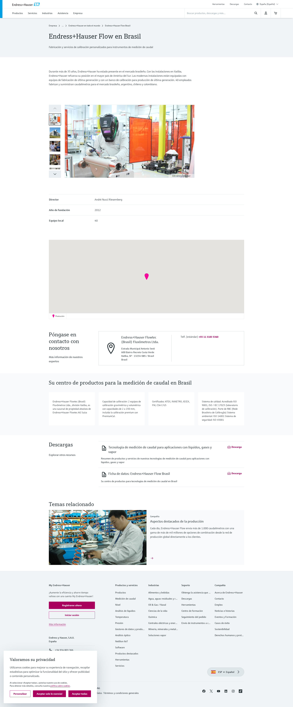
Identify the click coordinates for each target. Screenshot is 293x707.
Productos (120, 592)
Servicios (119, 665)
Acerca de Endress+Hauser (229, 592)
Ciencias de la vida (157, 610)
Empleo (219, 604)
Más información (57, 624)
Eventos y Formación (225, 616)
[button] (55, 174)
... (63, 25)
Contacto (248, 4)
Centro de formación (192, 610)
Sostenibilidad (222, 629)
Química (152, 616)
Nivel (117, 604)
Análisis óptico (122, 635)
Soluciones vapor (157, 635)
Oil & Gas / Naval (157, 604)
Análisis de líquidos (125, 610)
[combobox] (269, 4)
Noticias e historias (225, 610)
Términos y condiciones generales (121, 692)
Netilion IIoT (121, 641)
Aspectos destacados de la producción (177, 521)
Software (120, 647)
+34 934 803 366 (64, 650)
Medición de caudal (125, 598)
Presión (119, 623)
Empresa (53, 25)
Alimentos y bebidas (158, 592)
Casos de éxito (222, 623)
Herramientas (218, 4)
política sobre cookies (60, 685)
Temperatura (122, 616)
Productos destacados (126, 653)
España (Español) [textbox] (267, 4)
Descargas (234, 4)
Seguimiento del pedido (193, 616)
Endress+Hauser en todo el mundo (84, 25)
